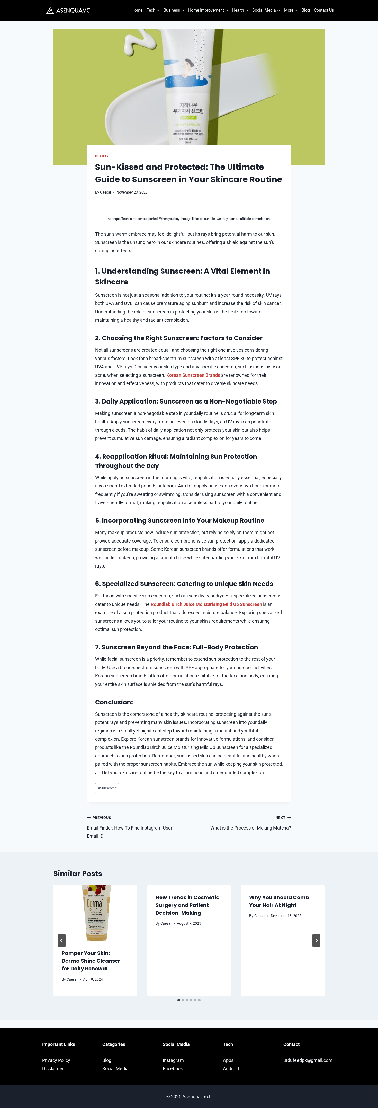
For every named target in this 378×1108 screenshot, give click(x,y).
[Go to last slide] (62, 940)
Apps (228, 1060)
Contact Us (324, 10)
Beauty (102, 156)
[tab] (178, 1000)
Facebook (173, 1068)
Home (137, 10)
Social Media (115, 1068)
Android (231, 1068)
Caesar (105, 192)
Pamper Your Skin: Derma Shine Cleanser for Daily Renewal (91, 960)
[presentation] (95, 913)
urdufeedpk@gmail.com (307, 1060)
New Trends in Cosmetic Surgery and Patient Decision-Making (187, 905)
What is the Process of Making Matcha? (250, 823)
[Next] (316, 940)
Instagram (173, 1060)
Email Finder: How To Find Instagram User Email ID (129, 827)
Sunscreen (107, 788)
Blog (306, 10)
